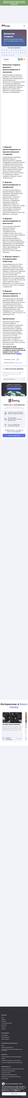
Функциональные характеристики (9, 1074)
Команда (3, 1027)
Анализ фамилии (5, 1037)
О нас (2, 1017)
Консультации (4, 1035)
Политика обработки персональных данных (11, 1056)
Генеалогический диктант (7, 1047)
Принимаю (14, 1093)
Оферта (3, 1058)
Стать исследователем (6, 1023)
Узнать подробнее (14, 435)
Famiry (19, 354)
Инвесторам (4, 1025)
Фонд (2, 1045)
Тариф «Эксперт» (5, 1039)
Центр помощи (4, 1078)
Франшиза (3, 1021)
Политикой (17, 1090)
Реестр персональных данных (8, 1070)
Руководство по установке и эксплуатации (11, 1076)
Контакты (3, 1028)
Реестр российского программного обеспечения (12, 1068)
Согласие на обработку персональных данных (12, 1062)
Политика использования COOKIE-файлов (11, 1060)
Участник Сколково (5, 1072)
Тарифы (3, 1019)
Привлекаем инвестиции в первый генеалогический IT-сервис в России (14, 3)
